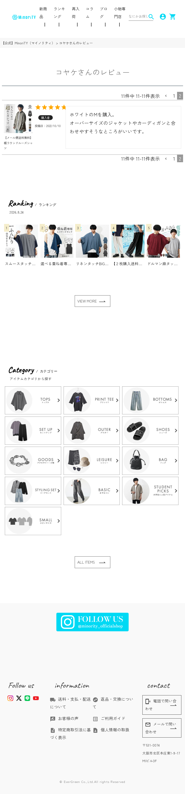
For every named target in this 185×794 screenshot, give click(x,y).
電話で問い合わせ (160, 704)
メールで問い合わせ (160, 727)
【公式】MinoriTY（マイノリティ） (28, 42)
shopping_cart (171, 16)
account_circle (161, 16)
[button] (166, 96)
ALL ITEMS (86, 562)
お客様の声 (64, 718)
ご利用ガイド (108, 718)
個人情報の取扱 (110, 730)
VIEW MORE (87, 301)
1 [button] (174, 95)
